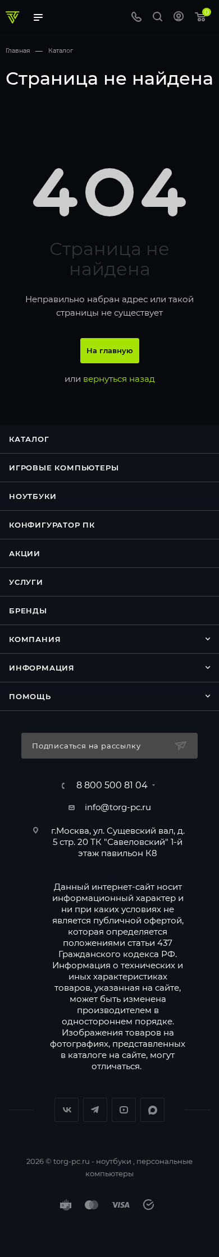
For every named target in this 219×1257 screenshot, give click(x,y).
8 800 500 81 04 (112, 785)
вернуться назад (119, 378)
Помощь (30, 696)
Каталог (29, 439)
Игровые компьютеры (63, 467)
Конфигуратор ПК (52, 524)
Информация (42, 667)
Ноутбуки (32, 496)
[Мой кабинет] (179, 17)
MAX (152, 1110)
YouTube (124, 1110)
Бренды (28, 610)
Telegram (95, 1110)
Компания (35, 639)
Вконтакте (66, 1110)
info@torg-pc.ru (118, 807)
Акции (24, 553)
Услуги (26, 581)
